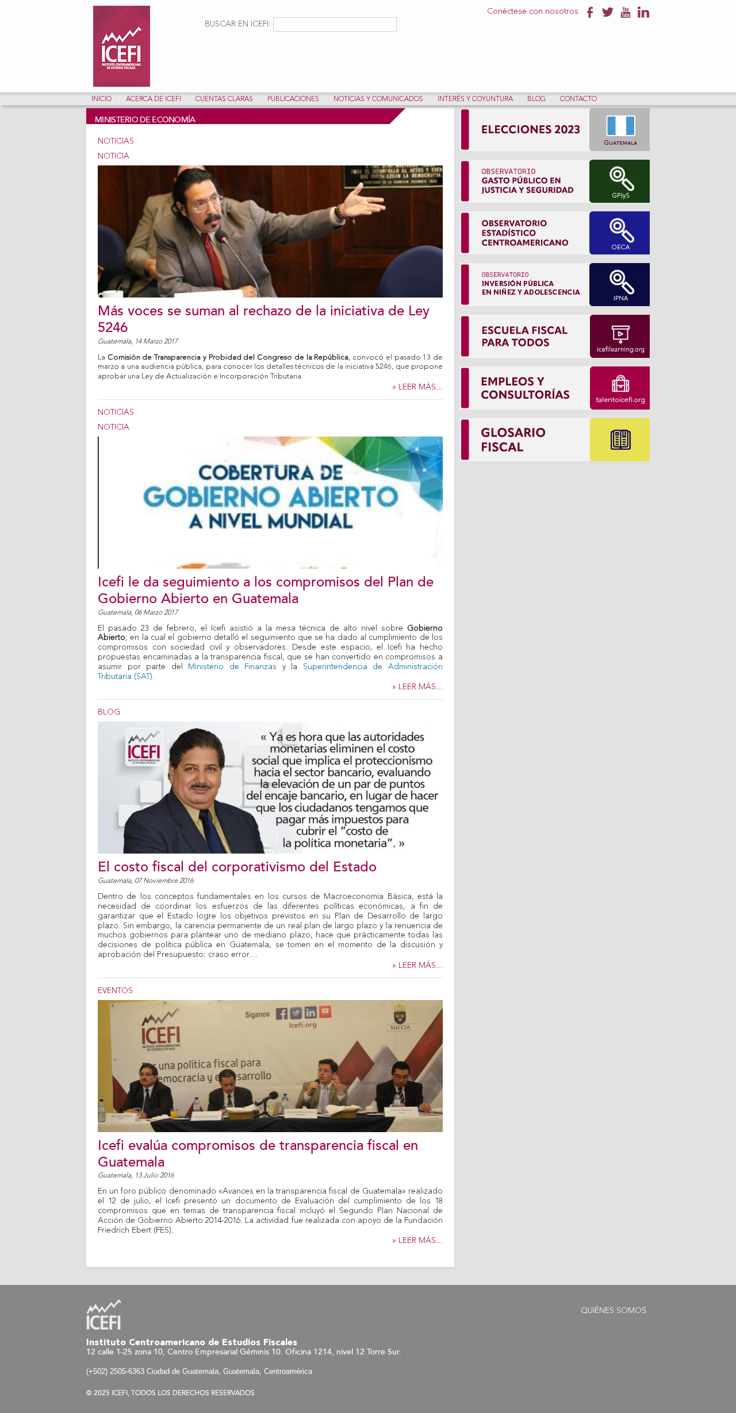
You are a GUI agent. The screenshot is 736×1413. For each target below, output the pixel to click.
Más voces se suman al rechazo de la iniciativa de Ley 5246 (264, 319)
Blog (536, 99)
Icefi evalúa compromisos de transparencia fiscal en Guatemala (258, 1154)
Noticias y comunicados (378, 99)
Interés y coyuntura (475, 99)
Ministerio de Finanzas (232, 667)
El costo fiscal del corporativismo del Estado (237, 867)
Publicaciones (293, 99)
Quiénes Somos (613, 1311)
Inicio (101, 99)
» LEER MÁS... (417, 387)
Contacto (578, 99)
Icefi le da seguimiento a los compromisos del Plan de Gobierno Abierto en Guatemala (266, 590)
